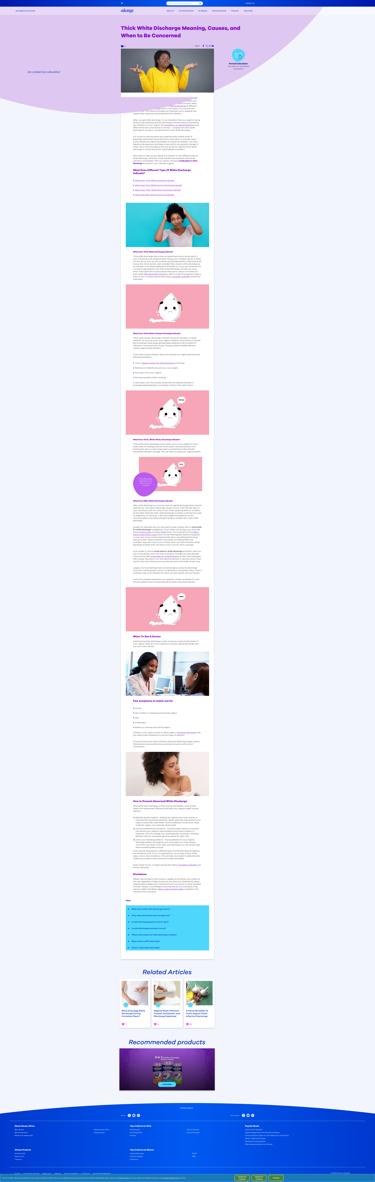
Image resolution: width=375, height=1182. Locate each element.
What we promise (21, 1133)
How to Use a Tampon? (253, 1130)
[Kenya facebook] (129, 1115)
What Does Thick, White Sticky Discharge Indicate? (158, 190)
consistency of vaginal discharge (179, 125)
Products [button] (235, 11)
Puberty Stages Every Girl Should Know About (262, 1133)
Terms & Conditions (71, 1173)
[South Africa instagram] (252, 1115)
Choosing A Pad (136, 1133)
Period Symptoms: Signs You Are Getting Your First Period (266, 1135)
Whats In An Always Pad (24, 1135)
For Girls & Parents (186, 11)
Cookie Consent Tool (171, 1178)
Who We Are (19, 1130)
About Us (170, 11)
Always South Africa (101, 1130)
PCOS (194, 1153)
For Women (202, 11)
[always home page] (127, 10)
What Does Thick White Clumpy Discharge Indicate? (158, 185)
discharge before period (155, 274)
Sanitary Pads (20, 1153)
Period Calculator (218, 11)
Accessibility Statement (102, 1173)
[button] (135, 1003)
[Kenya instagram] (138, 1115)
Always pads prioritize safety (171, 889)
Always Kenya (99, 1133)
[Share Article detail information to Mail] (213, 46)
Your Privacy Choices (31, 1173)
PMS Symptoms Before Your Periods (258, 1144)
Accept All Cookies (242, 1178)
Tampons (18, 1159)
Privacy (17, 1173)
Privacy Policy (124, 1178)
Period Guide (135, 1130)
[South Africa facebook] (243, 1115)
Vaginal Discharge (137, 1153)
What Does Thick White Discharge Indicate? (155, 180)
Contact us (250, 3)
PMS (194, 1156)
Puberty (133, 1135)
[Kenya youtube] (133, 1115)
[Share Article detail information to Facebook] (204, 46)
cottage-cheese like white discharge (157, 363)
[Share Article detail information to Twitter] (207, 46)
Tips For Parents (193, 1130)
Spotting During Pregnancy (255, 1141)
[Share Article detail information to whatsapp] (210, 46)
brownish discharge (187, 732)
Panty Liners (145, 532)
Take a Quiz (248, 11)
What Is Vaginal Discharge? (255, 1138)
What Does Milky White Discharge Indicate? (154, 195)
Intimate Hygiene (136, 1156)
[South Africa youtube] (248, 1115)
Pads (163, 532)
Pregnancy (134, 1159)
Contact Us (86, 1173)
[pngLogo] (123, 3)
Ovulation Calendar (181, 276)
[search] (200, 3)
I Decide (276, 1178)
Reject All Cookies (259, 1178)
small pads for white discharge (165, 556)
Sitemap (58, 1173)
